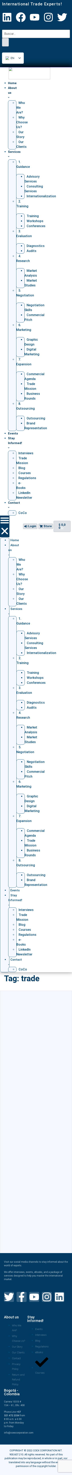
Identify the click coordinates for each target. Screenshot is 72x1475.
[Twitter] (62, 17)
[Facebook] (21, 17)
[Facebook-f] (22, 1297)
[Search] (5, 42)
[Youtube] (35, 17)
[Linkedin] (7, 17)
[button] (4, 526)
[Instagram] (48, 17)
